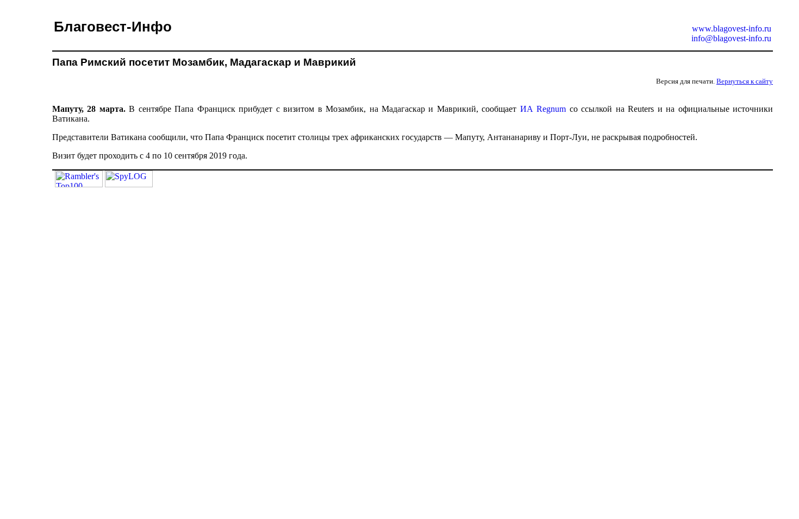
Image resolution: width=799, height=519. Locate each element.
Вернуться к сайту (744, 81)
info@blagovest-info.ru (731, 38)
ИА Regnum (543, 108)
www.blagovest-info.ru (731, 28)
